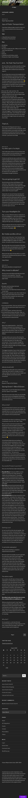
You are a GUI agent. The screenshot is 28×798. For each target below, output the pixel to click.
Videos (3, 734)
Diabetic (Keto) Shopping (8, 687)
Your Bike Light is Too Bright (11, 148)
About (3, 720)
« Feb (7, 667)
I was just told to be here (8, 695)
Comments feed (6, 748)
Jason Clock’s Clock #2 (7, 684)
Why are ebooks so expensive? (11, 267)
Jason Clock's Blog (12, 2)
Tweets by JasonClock (7, 643)
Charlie (4, 726)
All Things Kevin (6, 723)
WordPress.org (5, 751)
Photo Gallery (5, 731)
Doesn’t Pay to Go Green (9, 383)
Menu (14, 7)
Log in (3, 743)
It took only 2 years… (7, 692)
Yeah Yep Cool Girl (7, 21)
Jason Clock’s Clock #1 (7, 689)
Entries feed (5, 745)
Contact (4, 729)
